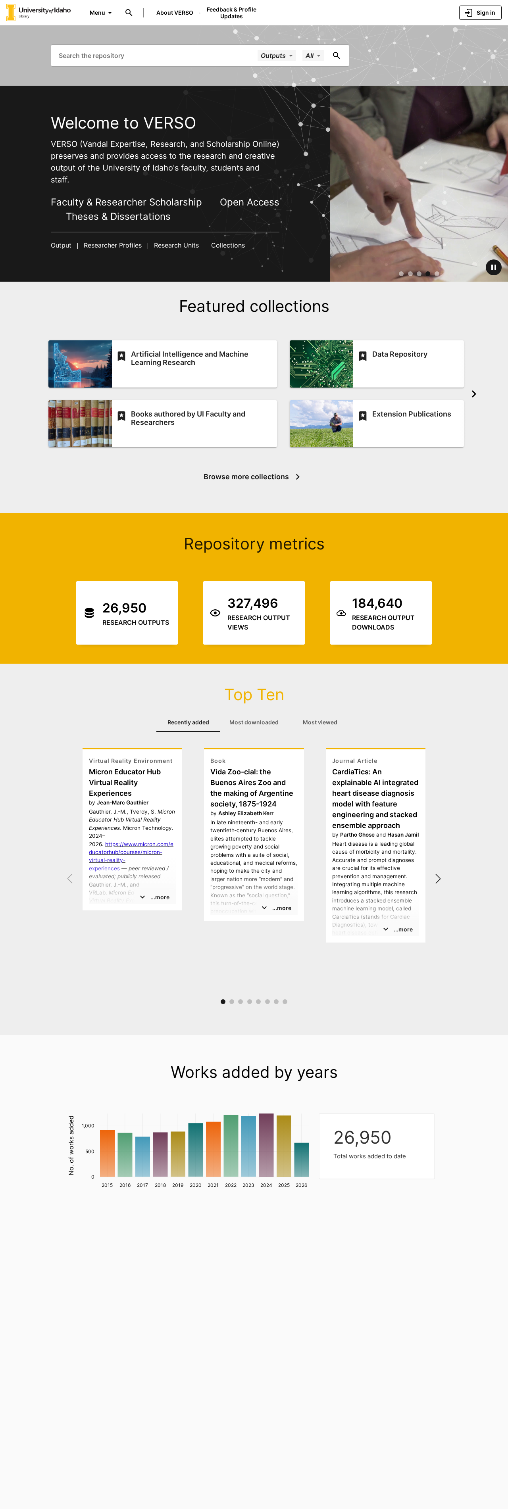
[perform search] (336, 55)
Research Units (176, 245)
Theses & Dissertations (117, 216)
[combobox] (157, 55)
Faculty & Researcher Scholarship (128, 202)
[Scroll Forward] (474, 394)
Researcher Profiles (113, 245)
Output (62, 245)
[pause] (494, 267)
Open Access (248, 202)
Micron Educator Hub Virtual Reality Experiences (125, 782)
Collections (227, 245)
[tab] (188, 722)
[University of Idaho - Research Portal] (38, 12)
